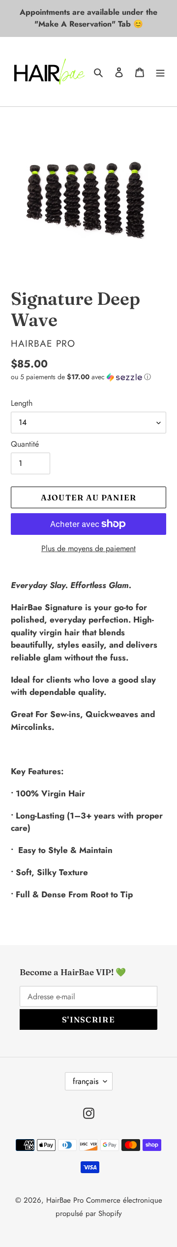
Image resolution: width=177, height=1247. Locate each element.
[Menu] (160, 71)
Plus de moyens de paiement (88, 548)
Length (21, 403)
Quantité (25, 444)
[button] (81, 377)
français (85, 1081)
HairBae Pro (65, 1200)
